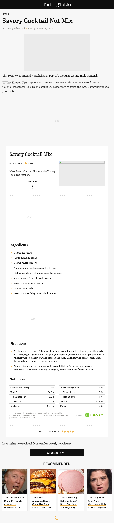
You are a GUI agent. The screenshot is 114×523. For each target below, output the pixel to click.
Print (31, 163)
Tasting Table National (83, 75)
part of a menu (58, 75)
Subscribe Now (55, 453)
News (5, 14)
